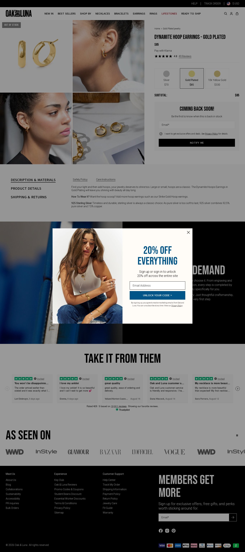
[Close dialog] (188, 232)
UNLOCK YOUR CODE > (157, 295)
